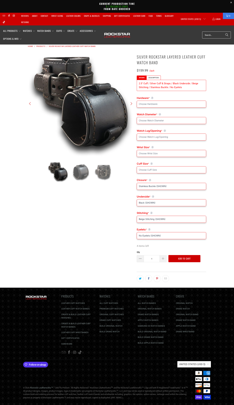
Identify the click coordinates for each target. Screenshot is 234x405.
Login (218, 19)
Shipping (107, 15)
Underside (171, 196)
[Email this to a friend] (165, 278)
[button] (12, 31)
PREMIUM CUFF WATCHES (111, 309)
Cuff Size (157, 163)
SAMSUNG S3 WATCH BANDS (151, 326)
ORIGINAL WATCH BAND (187, 314)
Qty (138, 252)
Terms (159, 15)
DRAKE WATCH (183, 309)
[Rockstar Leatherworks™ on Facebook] (8, 15)
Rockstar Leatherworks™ (41, 388)
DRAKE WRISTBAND (185, 331)
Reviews (25, 15)
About (35, 15)
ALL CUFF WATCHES (108, 303)
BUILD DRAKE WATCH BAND (151, 337)
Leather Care (139, 15)
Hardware (153, 98)
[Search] (227, 34)
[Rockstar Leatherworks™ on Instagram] (13, 15)
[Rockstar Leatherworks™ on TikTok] (3, 22)
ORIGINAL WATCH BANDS (150, 309)
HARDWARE (66, 344)
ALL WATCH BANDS (147, 303)
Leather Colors (73, 15)
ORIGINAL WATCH (184, 303)
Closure (171, 180)
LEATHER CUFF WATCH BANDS (75, 309)
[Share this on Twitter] (140, 278)
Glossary (169, 15)
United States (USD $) (191, 19)
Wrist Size (171, 147)
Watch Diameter (169, 114)
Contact (44, 15)
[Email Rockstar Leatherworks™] (3, 15)
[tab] (142, 78)
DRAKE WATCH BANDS (148, 314)
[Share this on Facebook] (148, 278)
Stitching (171, 213)
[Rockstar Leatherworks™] (117, 35)
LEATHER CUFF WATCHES (73, 303)
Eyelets (171, 229)
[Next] (131, 103)
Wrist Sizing (57, 15)
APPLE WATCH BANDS (148, 320)
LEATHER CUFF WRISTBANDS (75, 332)
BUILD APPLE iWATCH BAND (151, 343)
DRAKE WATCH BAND (186, 320)
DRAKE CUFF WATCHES (110, 320)
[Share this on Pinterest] (157, 278)
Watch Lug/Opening (171, 130)
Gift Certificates (122, 15)
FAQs (151, 15)
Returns (25, 22)
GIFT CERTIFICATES (70, 338)
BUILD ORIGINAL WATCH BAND (152, 331)
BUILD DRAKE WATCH (109, 331)
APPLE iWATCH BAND (186, 326)
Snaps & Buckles (92, 15)
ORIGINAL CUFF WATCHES (111, 314)
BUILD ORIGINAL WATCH (110, 326)
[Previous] (30, 103)
